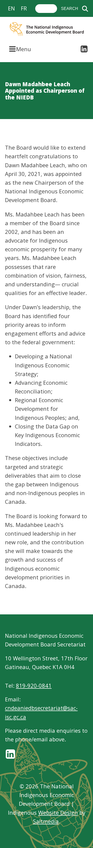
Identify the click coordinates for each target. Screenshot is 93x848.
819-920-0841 (34, 685)
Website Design (58, 812)
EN (11, 8)
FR (24, 8)
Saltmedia (46, 821)
